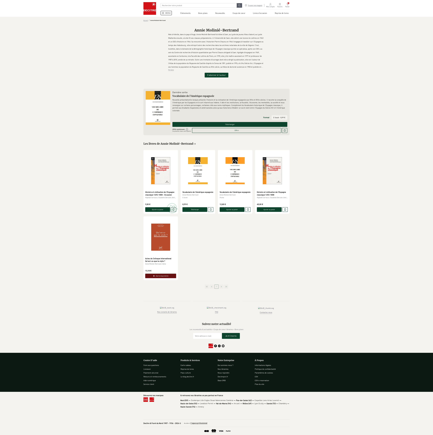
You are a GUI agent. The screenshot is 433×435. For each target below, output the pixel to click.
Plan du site (259, 384)
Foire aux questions (151, 365)
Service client (148, 384)
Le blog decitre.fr (187, 376)
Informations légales (263, 365)
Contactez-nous (266, 312)
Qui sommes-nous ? (225, 365)
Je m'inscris (230, 336)
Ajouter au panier (157, 209)
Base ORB (222, 380)
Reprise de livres (187, 369)
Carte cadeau (186, 365)
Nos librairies (223, 369)
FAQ (216, 312)
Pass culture (186, 373)
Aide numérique (149, 380)
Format (266, 117)
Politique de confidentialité (265, 369)
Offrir (237, 130)
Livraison (147, 369)
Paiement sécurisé (150, 373)
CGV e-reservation (262, 380)
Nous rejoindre (223, 373)
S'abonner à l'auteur (216, 75)
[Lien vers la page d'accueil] (149, 8)
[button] (216, 51)
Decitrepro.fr (223, 376)
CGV (256, 376)
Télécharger (230, 124)
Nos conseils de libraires (167, 312)
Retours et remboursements (154, 376)
